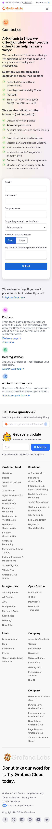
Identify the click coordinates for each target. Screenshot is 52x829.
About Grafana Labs (38, 639)
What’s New (8, 570)
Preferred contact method (18, 234)
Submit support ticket (14, 395)
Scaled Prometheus (38, 502)
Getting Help (34, 667)
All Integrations (10, 592)
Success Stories (36, 658)
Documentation (10, 639)
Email (10, 240)
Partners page (10, 338)
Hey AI (31, 680)
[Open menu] (47, 9)
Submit (26, 266)
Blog (4, 644)
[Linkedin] (22, 819)
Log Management (37, 520)
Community (8, 648)
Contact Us (34, 662)
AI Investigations (11, 565)
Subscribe (40, 447)
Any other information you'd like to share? (26, 247)
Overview (7, 473)
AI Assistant (8, 490)
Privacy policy (37, 454)
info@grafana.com (13, 297)
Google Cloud (9, 606)
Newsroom (33, 653)
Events (5, 653)
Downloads (34, 601)
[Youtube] (38, 819)
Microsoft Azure (10, 611)
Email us (6, 342)
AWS (4, 601)
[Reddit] (47, 819)
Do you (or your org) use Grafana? (22, 221)
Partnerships (34, 648)
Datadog (6, 620)
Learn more (41, 2)
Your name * (11, 195)
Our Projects (34, 592)
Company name (12, 208)
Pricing (5, 477)
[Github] (30, 819)
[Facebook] (5, 819)
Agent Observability (12, 495)
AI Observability (36, 473)
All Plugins (7, 597)
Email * (8, 182)
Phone (21, 240)
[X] (13, 819)
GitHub (31, 597)
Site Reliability (35, 515)
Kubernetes (8, 615)
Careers (32, 644)
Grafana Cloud (29, 774)
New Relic (7, 625)
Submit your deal (11, 368)
